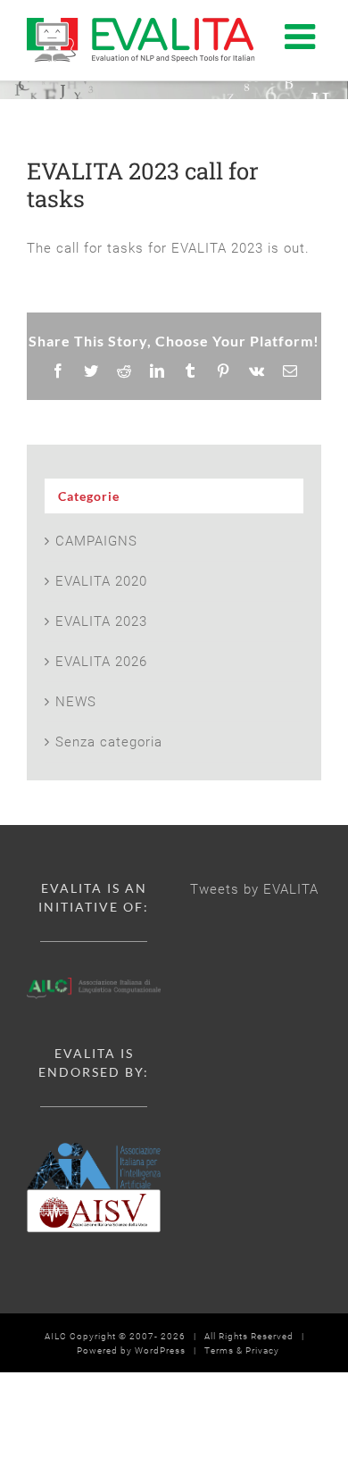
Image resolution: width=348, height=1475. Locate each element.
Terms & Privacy (241, 1350)
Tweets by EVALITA (254, 889)
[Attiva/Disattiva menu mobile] (303, 36)
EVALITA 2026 (101, 662)
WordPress (160, 1350)
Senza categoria (108, 742)
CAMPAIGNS (96, 541)
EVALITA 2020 (101, 581)
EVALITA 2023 (101, 621)
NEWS (75, 702)
